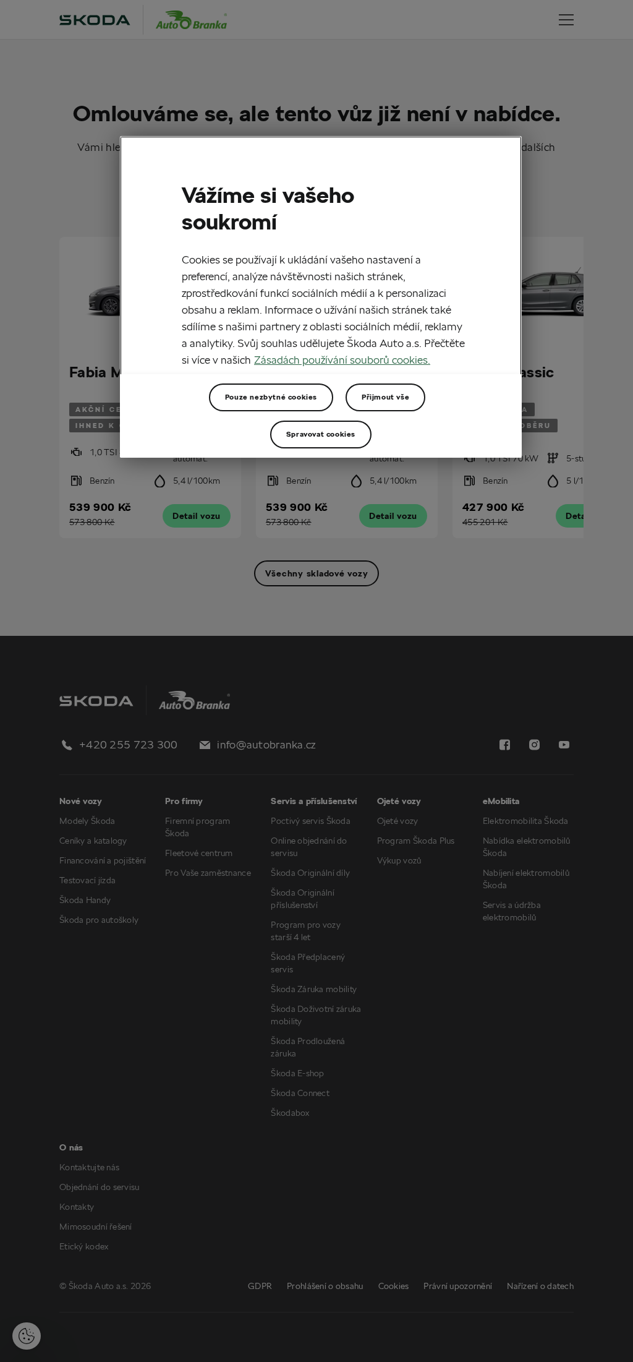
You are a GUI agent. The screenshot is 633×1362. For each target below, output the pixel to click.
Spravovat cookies (320, 434)
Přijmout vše (385, 396)
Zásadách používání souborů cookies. (342, 359)
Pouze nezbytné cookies (271, 396)
